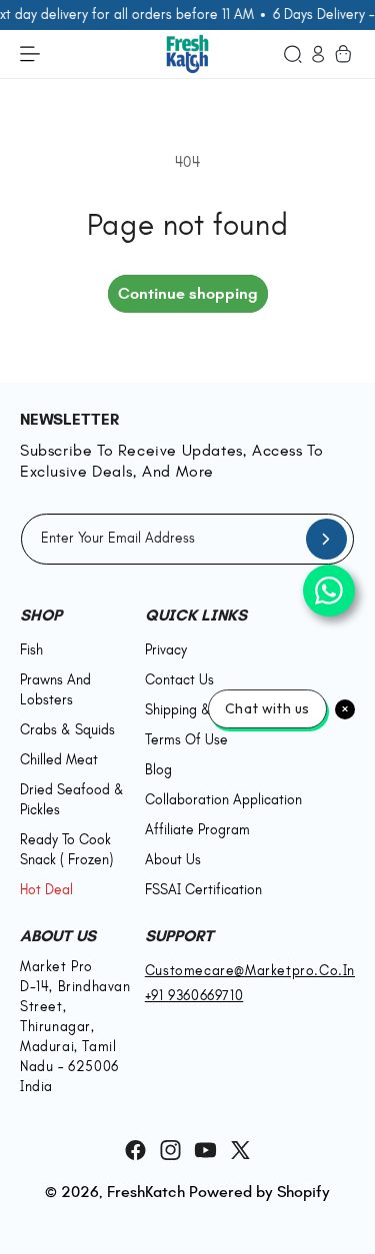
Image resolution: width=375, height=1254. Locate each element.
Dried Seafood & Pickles (76, 799)
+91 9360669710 (194, 995)
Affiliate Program (197, 829)
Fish (31, 649)
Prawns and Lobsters (55, 689)
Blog (158, 769)
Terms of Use (186, 739)
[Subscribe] (326, 539)
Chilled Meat (59, 759)
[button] (292, 53)
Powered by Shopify (259, 1191)
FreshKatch (146, 1191)
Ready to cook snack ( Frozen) (66, 849)
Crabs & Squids (67, 729)
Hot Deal (46, 889)
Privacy (166, 649)
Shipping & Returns (203, 709)
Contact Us (179, 679)
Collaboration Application (223, 799)
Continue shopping (188, 293)
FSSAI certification (203, 889)
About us (173, 859)
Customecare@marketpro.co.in (250, 970)
